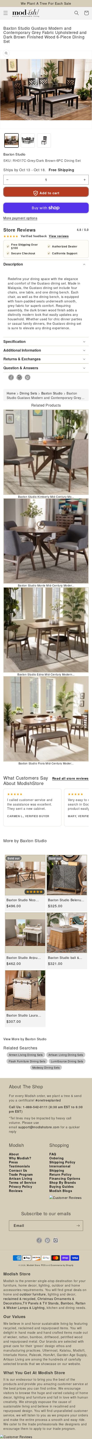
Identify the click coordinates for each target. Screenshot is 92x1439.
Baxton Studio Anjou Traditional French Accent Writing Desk (22, 957)
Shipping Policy (62, 1162)
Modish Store (33, 1265)
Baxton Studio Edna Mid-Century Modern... (46, 674)
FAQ (52, 1154)
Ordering (56, 1158)
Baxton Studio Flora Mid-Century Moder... (46, 763)
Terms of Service (22, 1182)
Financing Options (64, 1178)
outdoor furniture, (33, 1294)
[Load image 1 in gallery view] (11, 140)
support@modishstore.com (39, 1127)
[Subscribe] (78, 1225)
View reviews (59, 236)
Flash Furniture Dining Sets (27, 1061)
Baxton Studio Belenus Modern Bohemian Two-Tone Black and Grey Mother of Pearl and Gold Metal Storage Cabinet (66, 900)
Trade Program (21, 1174)
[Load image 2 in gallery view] (28, 140)
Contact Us (18, 1170)
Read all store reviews (70, 778)
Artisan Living (20, 1178)
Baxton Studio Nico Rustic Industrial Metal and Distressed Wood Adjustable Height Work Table (24, 900)
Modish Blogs (60, 1191)
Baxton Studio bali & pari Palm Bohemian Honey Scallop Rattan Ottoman (64, 957)
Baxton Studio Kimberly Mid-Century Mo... (46, 496)
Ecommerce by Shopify (62, 1265)
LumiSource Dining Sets (67, 1061)
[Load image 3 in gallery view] (44, 140)
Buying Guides (61, 1186)
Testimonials (19, 1166)
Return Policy (60, 1174)
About (14, 1154)
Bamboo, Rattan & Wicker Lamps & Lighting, (44, 1305)
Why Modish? (20, 1158)
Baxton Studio (14, 154)
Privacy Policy (20, 1186)
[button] (5, 13)
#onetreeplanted (48, 1100)
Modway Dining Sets (46, 1067)
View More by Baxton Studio (25, 1039)
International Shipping (60, 1168)
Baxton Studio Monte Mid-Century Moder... (46, 585)
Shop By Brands (62, 1182)
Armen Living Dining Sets (26, 1055)
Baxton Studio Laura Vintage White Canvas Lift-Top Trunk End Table (23, 1015)
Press (13, 1162)
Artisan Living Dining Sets (65, 1055)
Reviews (16, 1191)
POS (43, 1265)
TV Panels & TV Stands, (41, 1303)
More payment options (20, 218)
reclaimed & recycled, (20, 1298)
